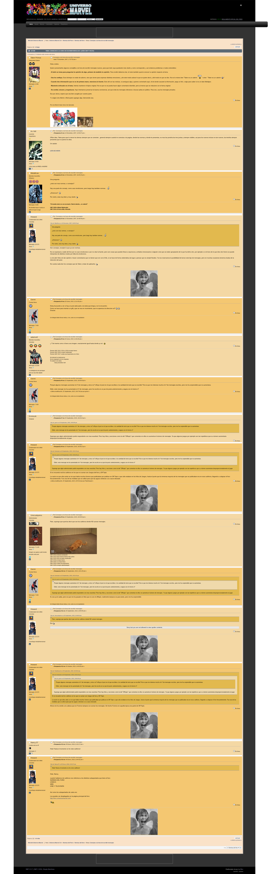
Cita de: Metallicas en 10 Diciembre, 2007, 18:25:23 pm (64, 223)
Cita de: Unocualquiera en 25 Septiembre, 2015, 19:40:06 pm (66, 615)
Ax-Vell (33, 131)
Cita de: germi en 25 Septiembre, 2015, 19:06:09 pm (63, 422)
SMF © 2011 (38, 869)
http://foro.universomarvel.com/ (60, 798)
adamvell (34, 337)
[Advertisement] (134, 32)
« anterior (233, 44)
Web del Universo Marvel (35, 40)
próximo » (239, 44)
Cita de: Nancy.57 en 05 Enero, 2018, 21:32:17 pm (63, 764)
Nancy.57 (34, 742)
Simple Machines (48, 869)
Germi (33, 300)
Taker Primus (36, 58)
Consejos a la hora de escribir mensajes (66, 57)
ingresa (54, 19)
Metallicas (35, 173)
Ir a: (225, 847)
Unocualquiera (36, 515)
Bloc (241, 869)
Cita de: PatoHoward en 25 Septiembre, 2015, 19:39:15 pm (65, 671)
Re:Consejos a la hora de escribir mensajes (67, 299)
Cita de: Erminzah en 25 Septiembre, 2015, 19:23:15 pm (64, 451)
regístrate (63, 19)
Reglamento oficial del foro (232, 19)
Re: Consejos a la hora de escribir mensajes (68, 131)
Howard (34, 217)
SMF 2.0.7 (29, 869)
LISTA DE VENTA (55, 150)
